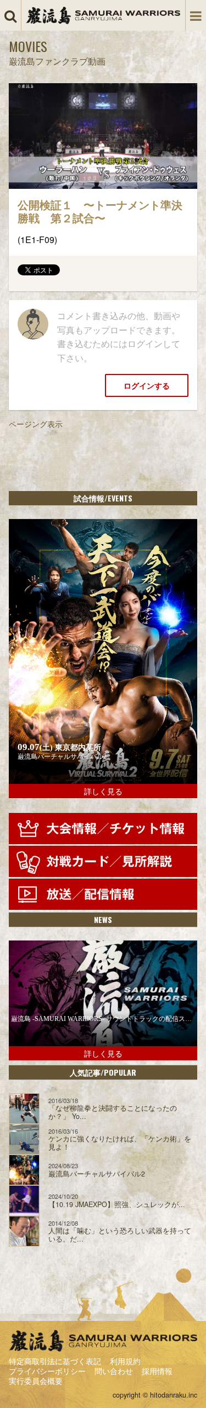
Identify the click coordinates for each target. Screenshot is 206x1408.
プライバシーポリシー (47, 1370)
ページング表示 (36, 423)
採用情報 (157, 1370)
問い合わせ (113, 1370)
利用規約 (125, 1360)
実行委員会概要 (36, 1380)
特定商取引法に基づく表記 (55, 1360)
